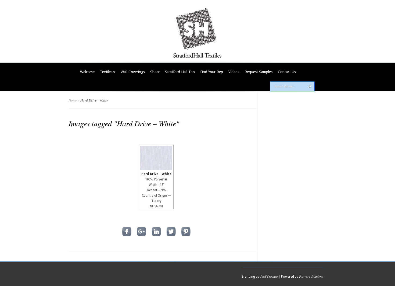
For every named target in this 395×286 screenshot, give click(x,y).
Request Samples (258, 72)
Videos (233, 72)
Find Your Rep (211, 72)
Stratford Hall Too (180, 72)
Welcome (87, 72)
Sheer (155, 72)
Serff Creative (269, 276)
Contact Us (287, 72)
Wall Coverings (133, 72)
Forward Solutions (311, 276)
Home (73, 100)
